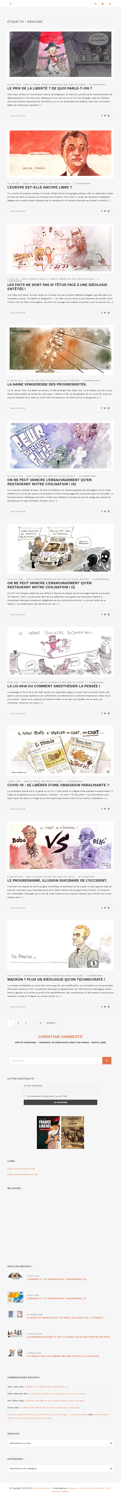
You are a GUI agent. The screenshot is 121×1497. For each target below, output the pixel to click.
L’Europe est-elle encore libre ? (39, 187)
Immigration (65, 279)
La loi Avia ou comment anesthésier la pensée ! (53, 686)
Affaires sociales (32, 976)
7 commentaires (95, 682)
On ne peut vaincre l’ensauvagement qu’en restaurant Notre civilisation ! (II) (49, 482)
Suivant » (51, 1023)
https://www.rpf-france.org (20, 1168)
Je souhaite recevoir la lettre (47, 1096)
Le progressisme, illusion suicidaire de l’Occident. (57, 880)
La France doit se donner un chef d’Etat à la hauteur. (63, 1356)
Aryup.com (73, 1488)
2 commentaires (94, 976)
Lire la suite (17, 116)
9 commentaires (91, 381)
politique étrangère (68, 381)
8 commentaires (82, 184)
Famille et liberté (48, 279)
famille (44, 184)
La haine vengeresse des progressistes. (47, 384)
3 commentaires (74, 781)
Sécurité (70, 476)
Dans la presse (32, 85)
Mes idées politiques (75, 85)
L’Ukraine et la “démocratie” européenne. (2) (56, 1279)
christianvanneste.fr (41, 1488)
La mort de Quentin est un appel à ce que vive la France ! (65, 1317)
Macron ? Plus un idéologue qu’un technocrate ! (56, 979)
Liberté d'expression (52, 85)
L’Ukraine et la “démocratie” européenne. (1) (56, 1298)
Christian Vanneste (60, 1036)
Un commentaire (97, 85)
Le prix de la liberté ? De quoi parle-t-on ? (49, 88)
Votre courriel (33, 1085)
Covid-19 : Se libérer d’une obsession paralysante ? (58, 785)
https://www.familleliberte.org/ (22, 1174)
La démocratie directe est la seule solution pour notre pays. (69, 1336)
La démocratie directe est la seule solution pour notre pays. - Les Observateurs (47, 1414)
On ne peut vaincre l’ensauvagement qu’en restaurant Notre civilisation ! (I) (49, 585)
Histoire (30, 381)
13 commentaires (87, 476)
